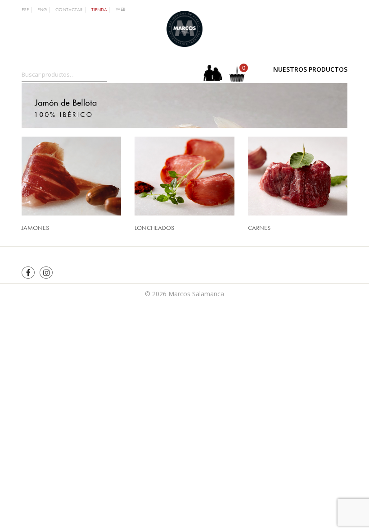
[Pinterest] (46, 272)
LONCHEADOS (154, 228)
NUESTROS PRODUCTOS (310, 69)
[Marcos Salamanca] (184, 27)
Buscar (116, 73)
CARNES (259, 228)
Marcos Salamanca (196, 293)
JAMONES (35, 228)
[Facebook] (28, 272)
